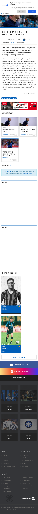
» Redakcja (4, 458)
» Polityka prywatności (8, 466)
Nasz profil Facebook (20, 365)
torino (14, 98)
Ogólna (12, 43)
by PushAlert (6, 13)
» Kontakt (4, 455)
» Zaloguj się (24, 455)
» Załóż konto (24, 458)
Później (21, 11)
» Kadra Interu (5, 489)
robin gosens (6, 98)
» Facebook (24, 466)
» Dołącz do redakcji (26, 461)
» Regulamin (5, 463)
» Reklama (4, 461)
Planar (35, 512)
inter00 (28, 40)
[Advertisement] (19, 204)
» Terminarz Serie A (26, 486)
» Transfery (4, 486)
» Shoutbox (24, 463)
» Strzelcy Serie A (25, 483)
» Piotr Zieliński (6, 491)
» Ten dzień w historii (26, 478)
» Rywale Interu (6, 480)
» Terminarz (4, 483)
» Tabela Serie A (25, 480)
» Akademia (24, 489)
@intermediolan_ (19, 377)
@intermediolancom (21, 371)
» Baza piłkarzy (5, 478)
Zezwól (32, 11)
